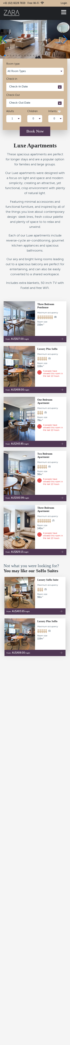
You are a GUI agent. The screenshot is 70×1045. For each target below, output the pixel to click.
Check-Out (13, 95)
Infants (52, 111)
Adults (10, 111)
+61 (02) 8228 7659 (14, 3)
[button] (65, 39)
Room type (13, 63)
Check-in (11, 79)
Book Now (35, 131)
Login (64, 3)
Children (32, 111)
